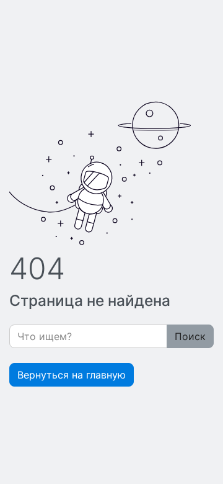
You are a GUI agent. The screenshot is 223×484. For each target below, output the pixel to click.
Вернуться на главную (71, 375)
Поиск (190, 336)
